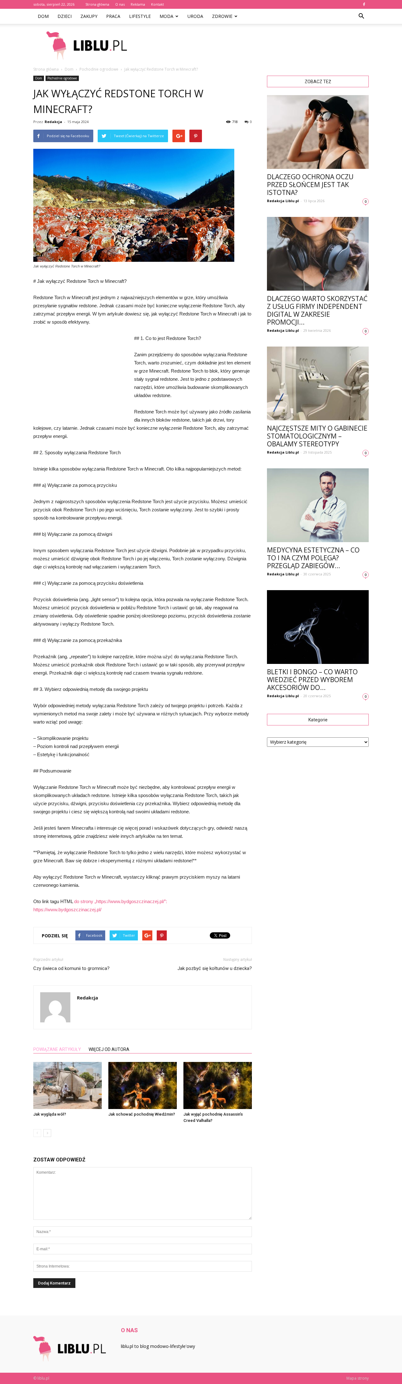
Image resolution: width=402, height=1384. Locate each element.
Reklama (138, 4)
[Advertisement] (254, 45)
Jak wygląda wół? (49, 1114)
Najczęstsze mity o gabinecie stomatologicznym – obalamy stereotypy (317, 436)
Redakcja (53, 121)
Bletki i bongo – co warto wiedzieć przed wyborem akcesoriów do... (312, 679)
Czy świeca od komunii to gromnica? (71, 968)
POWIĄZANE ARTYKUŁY (57, 1049)
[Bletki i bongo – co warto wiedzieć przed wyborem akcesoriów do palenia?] (318, 627)
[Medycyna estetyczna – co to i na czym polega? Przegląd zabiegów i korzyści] (318, 505)
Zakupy (88, 16)
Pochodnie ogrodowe (62, 78)
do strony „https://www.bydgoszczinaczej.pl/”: (120, 901)
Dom (43, 16)
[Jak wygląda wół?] (67, 1085)
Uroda (195, 16)
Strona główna (97, 4)
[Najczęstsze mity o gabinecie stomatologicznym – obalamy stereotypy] (318, 383)
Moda (166, 16)
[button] (361, 16)
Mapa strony (357, 1378)
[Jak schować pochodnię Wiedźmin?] (142, 1085)
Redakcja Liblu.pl (283, 200)
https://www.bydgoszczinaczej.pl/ (67, 909)
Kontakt (157, 4)
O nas (120, 4)
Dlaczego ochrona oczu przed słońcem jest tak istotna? (310, 184)
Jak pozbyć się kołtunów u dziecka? (214, 968)
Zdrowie (222, 16)
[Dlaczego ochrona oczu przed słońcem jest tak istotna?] (318, 132)
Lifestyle (140, 16)
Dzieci (64, 16)
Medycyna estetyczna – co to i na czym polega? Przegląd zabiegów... (313, 558)
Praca (113, 16)
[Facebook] (364, 4)
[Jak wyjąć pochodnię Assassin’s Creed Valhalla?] (217, 1085)
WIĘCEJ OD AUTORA (109, 1049)
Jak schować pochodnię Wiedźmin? (141, 1114)
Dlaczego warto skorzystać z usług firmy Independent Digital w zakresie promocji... (317, 310)
